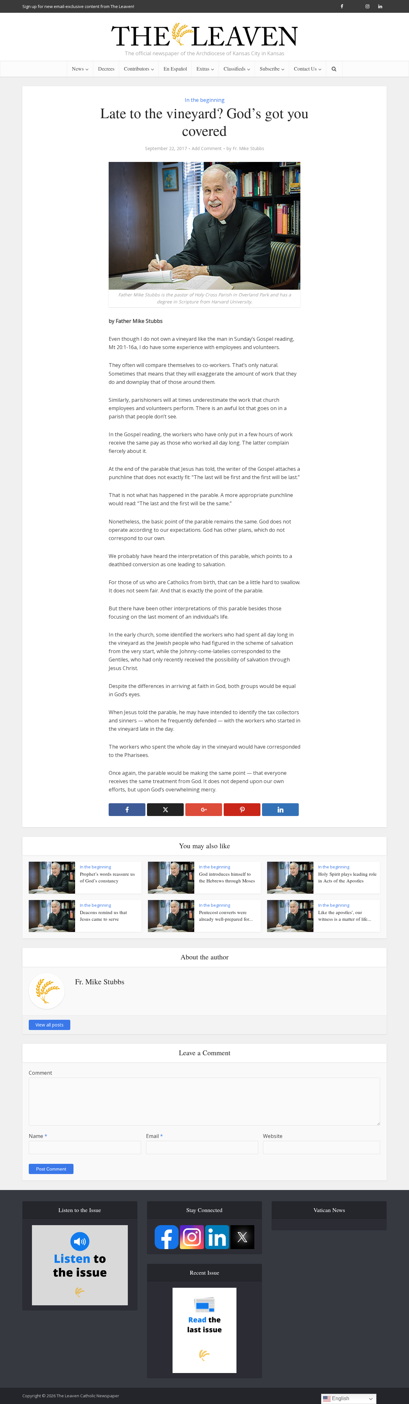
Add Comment (207, 148)
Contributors (136, 68)
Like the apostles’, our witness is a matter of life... (344, 915)
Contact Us (305, 68)
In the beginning (205, 99)
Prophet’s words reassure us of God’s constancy (107, 877)
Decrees (106, 68)
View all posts (49, 1025)
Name (38, 1136)
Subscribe (270, 68)
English (340, 1398)
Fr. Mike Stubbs (248, 148)
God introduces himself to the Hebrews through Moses (227, 877)
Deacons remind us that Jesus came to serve (103, 915)
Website (272, 1136)
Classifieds (234, 68)
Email (154, 1136)
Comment (40, 1072)
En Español (175, 68)
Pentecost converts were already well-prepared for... (226, 915)
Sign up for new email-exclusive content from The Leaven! (78, 6)
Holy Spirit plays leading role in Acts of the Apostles (347, 877)
